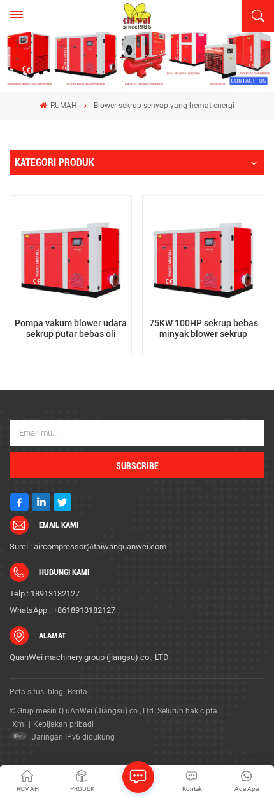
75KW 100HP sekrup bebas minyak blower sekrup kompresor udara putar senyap (203, 329)
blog (55, 691)
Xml (19, 724)
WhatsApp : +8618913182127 (62, 610)
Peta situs (27, 691)
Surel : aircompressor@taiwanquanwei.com (88, 546)
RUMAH (62, 105)
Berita (77, 691)
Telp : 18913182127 (45, 593)
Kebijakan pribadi (63, 724)
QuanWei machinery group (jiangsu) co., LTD (89, 657)
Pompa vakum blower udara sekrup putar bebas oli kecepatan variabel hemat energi (71, 329)
